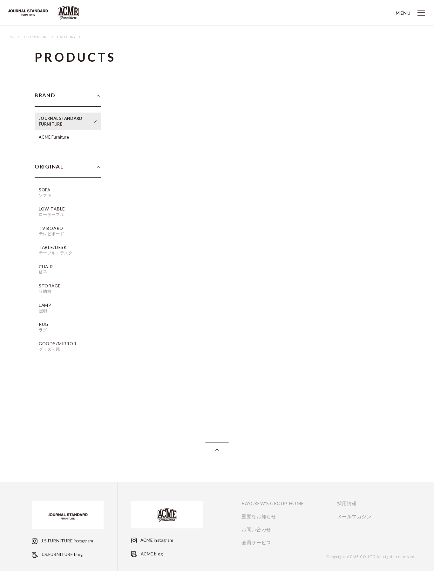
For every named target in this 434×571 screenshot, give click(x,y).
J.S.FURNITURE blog (61, 554)
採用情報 (347, 503)
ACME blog (151, 553)
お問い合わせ (256, 529)
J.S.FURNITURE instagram (66, 540)
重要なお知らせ (258, 516)
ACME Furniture (54, 137)
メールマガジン (354, 516)
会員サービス (256, 542)
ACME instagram (156, 540)
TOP (11, 37)
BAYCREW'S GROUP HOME (272, 503)
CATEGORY (66, 37)
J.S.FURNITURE (35, 37)
